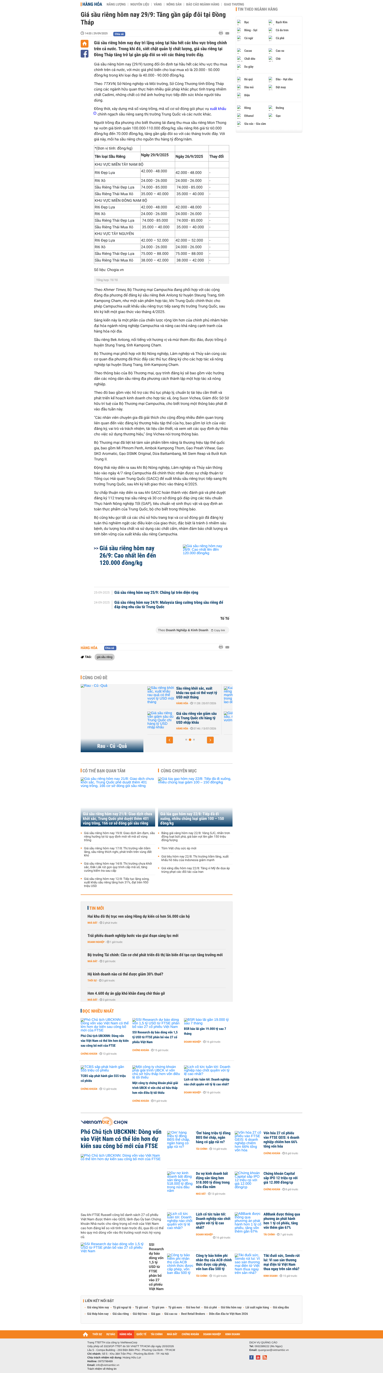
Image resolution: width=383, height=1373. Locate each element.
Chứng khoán (89, 1053)
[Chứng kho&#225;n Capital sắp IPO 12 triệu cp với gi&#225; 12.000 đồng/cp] (248, 1180)
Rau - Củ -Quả (112, 746)
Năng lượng (116, 4)
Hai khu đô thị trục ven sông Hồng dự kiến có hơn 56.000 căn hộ (139, 916)
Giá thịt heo (140, 1313)
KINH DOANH (232, 1334)
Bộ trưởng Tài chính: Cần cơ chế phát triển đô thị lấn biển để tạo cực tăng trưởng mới (155, 955)
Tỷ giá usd (141, 1307)
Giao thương (234, 4)
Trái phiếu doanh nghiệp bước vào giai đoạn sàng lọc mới (133, 935)
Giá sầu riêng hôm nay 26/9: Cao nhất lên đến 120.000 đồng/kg (128, 555)
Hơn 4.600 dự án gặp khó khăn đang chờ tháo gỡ (126, 993)
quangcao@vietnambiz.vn (273, 1350)
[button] (169, 740)
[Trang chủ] (84, 44)
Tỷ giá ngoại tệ (122, 1307)
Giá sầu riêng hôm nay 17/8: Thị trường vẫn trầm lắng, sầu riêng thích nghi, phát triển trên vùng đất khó (118, 852)
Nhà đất (93, 922)
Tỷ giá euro (175, 1307)
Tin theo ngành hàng (258, 9)
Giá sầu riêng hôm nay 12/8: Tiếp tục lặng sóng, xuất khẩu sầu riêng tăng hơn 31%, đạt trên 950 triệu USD (116, 882)
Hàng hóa (92, 4)
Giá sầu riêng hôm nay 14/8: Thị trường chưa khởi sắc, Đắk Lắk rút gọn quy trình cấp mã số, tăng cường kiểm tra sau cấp (118, 867)
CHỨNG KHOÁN (190, 1334)
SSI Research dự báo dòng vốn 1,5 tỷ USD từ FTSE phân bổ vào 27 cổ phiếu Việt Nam (155, 1037)
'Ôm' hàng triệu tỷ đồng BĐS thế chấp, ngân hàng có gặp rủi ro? (213, 1137)
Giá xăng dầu (281, 1307)
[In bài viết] (222, 33)
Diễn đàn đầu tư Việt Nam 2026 (228, 1313)
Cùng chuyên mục (179, 770)
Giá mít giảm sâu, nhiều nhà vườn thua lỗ (206, 715)
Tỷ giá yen (158, 1307)
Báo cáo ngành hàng (202, 4)
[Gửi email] (227, 33)
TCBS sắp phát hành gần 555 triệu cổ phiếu (103, 1078)
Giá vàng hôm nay (98, 1307)
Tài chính (201, 1148)
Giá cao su (170, 1313)
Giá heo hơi (193, 1307)
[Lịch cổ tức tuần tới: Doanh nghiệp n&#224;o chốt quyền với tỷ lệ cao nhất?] (208, 1070)
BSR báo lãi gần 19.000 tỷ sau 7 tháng (205, 1031)
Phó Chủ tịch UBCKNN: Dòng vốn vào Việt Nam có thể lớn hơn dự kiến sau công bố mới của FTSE (105, 1041)
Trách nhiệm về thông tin (102, 1368)
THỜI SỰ (97, 1334)
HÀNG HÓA (126, 1334)
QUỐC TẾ (141, 1334)
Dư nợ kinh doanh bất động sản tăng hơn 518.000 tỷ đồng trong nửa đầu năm (213, 1180)
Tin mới (96, 908)
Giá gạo (155, 1313)
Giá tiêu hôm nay (231, 1307)
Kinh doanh (270, 1275)
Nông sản (174, 4)
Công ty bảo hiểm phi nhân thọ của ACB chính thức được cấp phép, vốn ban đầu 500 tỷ (214, 1262)
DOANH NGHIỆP (212, 1334)
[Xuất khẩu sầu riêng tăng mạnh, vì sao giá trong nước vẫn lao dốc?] (169, 695)
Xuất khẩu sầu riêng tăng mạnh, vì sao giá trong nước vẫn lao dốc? (206, 693)
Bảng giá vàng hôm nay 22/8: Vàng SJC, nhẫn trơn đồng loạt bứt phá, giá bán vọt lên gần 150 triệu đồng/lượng (195, 836)
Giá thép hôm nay (98, 1313)
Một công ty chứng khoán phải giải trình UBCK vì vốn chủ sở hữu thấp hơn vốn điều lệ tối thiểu (155, 1088)
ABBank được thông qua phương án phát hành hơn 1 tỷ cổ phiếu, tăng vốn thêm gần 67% (282, 1221)
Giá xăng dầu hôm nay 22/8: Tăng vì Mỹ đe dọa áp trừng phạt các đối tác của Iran (195, 870)
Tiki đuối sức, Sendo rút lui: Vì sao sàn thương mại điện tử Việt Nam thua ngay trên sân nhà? (282, 1262)
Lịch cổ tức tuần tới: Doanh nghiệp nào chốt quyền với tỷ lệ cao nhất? (206, 1081)
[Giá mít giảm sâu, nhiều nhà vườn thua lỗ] (169, 720)
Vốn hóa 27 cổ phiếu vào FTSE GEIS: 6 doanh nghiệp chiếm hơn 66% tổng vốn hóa (281, 1140)
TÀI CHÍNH (156, 1334)
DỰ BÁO (110, 1334)
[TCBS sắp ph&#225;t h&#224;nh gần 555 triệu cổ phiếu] (105, 1068)
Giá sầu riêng (121, 1313)
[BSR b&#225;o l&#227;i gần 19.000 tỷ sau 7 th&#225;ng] (208, 1021)
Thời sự (92, 980)
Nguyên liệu (139, 4)
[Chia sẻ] (84, 54)
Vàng (158, 4)
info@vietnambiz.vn (107, 1365)
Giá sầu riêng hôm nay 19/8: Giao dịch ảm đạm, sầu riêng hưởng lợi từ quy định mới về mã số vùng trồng (119, 836)
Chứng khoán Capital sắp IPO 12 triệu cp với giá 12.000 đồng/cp (281, 1178)
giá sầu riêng (104, 657)
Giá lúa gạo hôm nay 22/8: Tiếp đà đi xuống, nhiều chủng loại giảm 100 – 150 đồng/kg (192, 819)
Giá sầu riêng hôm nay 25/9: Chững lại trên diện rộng (156, 592)
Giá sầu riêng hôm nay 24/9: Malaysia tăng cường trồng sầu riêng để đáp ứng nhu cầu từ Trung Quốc (168, 604)
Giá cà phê (210, 1307)
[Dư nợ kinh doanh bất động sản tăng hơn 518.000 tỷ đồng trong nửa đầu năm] (180, 1180)
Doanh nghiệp (96, 942)
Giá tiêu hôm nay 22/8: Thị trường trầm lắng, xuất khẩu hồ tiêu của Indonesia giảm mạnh (195, 858)
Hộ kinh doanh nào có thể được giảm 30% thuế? (125, 974)
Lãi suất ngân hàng (257, 1307)
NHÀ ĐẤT (172, 1334)
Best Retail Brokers (193, 1313)
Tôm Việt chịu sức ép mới (178, 848)
